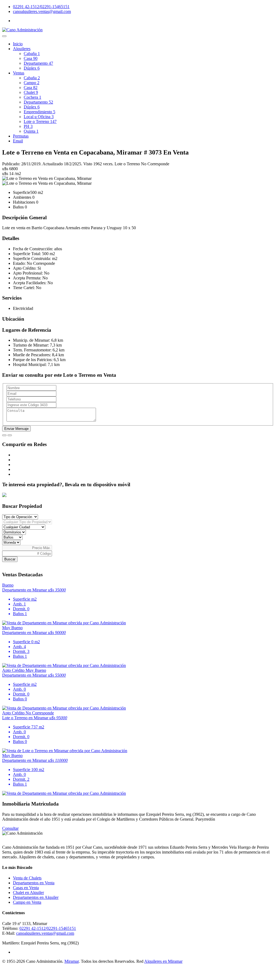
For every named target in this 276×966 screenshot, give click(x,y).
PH (28, 126)
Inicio (18, 44)
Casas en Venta (26, 887)
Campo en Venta (27, 902)
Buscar (9, 559)
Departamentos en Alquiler (35, 897)
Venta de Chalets (27, 878)
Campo (31, 82)
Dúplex (32, 68)
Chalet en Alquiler (28, 892)
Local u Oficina (39, 116)
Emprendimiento (39, 111)
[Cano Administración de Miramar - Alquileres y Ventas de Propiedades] (22, 30)
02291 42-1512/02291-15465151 (41, 6)
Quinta (31, 131)
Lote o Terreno (40, 121)
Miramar (71, 961)
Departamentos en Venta (33, 883)
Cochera (32, 97)
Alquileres (21, 48)
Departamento (38, 63)
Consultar (10, 828)
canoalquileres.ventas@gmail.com (42, 11)
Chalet (31, 92)
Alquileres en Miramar (163, 961)
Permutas (21, 136)
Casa (30, 58)
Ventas (18, 73)
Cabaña (32, 53)
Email (18, 141)
